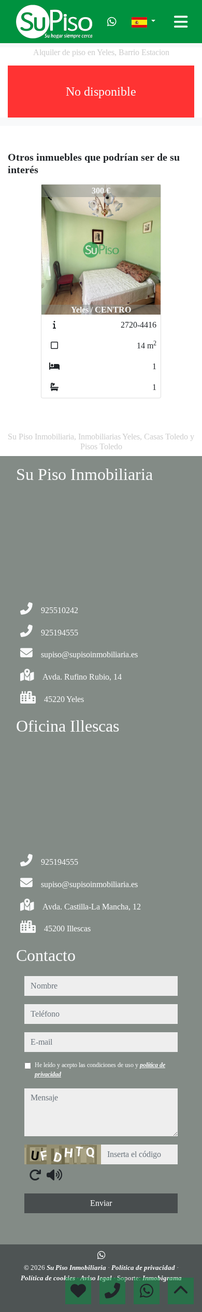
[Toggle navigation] (181, 22)
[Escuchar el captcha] (54, 1174)
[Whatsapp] (112, 22)
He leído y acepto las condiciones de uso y (100, 1069)
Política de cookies (49, 1278)
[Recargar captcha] (35, 1174)
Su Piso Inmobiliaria (77, 1267)
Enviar (101, 1203)
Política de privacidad (144, 1267)
